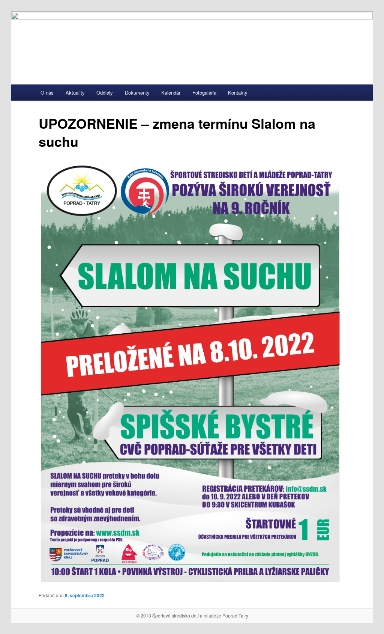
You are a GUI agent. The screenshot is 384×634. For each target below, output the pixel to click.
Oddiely (104, 92)
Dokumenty (137, 92)
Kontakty (238, 92)
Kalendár (170, 92)
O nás (47, 92)
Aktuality (75, 92)
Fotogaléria (204, 92)
